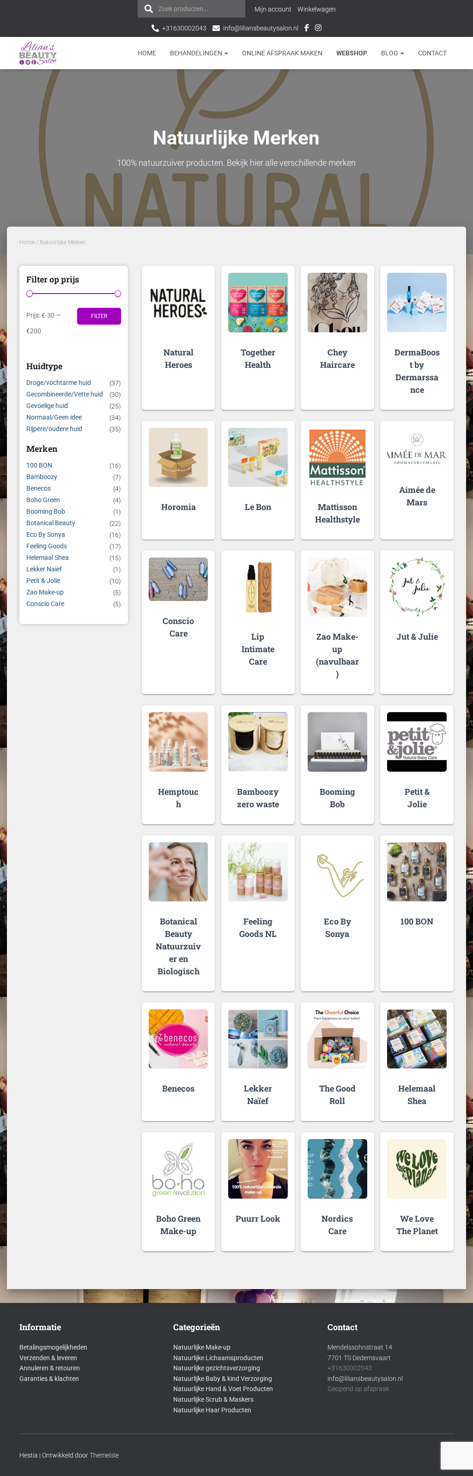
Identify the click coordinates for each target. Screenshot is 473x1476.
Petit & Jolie (43, 580)
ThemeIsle (104, 1455)
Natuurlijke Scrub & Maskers (213, 1399)
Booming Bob (45, 511)
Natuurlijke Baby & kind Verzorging (222, 1378)
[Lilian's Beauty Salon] (38, 53)
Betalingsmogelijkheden (53, 1347)
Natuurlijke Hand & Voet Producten (223, 1388)
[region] (353, 1409)
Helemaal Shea (47, 557)
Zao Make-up (45, 592)
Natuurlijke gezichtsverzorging (216, 1368)
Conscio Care (45, 603)
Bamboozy (41, 476)
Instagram (318, 29)
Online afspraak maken (282, 53)
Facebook (306, 29)
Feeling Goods (46, 546)
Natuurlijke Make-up (201, 1347)
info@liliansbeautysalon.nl (260, 28)
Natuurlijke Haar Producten (212, 1410)
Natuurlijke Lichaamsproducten (218, 1358)
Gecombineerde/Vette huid (64, 394)
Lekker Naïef (44, 569)
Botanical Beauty (50, 523)
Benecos (38, 488)
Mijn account (273, 9)
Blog (390, 53)
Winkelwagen (316, 9)
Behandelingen (197, 53)
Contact (432, 53)
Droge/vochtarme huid (58, 382)
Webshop (351, 53)
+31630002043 (184, 28)
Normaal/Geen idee (54, 417)
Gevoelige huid (47, 405)
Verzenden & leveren (48, 1358)
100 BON (39, 465)
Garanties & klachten (49, 1378)
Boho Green (43, 500)
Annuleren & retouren (49, 1368)
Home (147, 53)
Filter (99, 316)
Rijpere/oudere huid (54, 428)
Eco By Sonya (45, 534)
